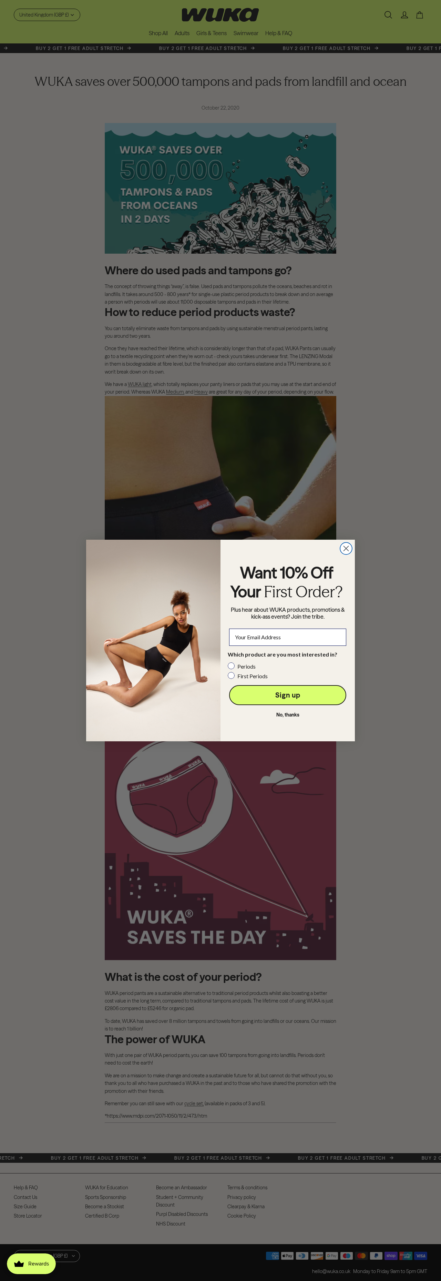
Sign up (287, 695)
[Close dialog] (346, 548)
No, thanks (287, 715)
